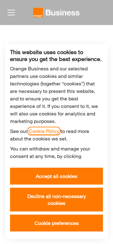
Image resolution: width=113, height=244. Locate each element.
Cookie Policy (44, 131)
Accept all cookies (56, 176)
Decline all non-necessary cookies (56, 199)
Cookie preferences (57, 223)
